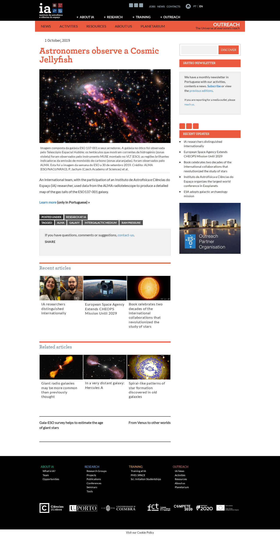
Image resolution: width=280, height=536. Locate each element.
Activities (69, 26)
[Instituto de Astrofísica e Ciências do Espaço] (51, 9)
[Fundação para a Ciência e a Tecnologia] (158, 506)
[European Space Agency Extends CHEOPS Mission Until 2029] (105, 289)
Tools (90, 491)
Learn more (47, 202)
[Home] (188, 6)
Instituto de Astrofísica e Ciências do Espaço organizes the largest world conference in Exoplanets (208, 181)
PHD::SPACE (138, 475)
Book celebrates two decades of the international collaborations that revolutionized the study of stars (207, 166)
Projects (91, 475)
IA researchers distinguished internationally (53, 308)
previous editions (201, 90)
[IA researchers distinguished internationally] (61, 289)
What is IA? (49, 471)
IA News (179, 471)
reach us (189, 104)
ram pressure (131, 222)
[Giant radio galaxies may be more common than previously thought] (61, 368)
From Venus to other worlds (150, 422)
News (161, 6)
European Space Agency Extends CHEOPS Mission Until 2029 (104, 308)
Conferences (94, 483)
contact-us (126, 235)
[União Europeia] (227, 506)
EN (201, 6)
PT (194, 6)
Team (46, 475)
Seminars (92, 487)
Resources (96, 26)
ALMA (60, 222)
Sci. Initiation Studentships (146, 479)
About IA (87, 17)
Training (143, 17)
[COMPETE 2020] (183, 506)
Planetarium (153, 26)
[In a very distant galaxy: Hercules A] (105, 368)
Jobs (152, 6)
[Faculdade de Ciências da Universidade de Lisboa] (52, 506)
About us (123, 26)
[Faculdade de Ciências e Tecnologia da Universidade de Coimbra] (118, 506)
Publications (94, 479)
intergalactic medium (101, 222)
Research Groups (97, 471)
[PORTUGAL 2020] (204, 506)
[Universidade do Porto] (83, 506)
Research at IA (76, 217)
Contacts (173, 6)
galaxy (74, 222)
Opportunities (51, 479)
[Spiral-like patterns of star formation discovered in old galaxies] (148, 368)
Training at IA (138, 471)
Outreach (171, 17)
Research (115, 17)
